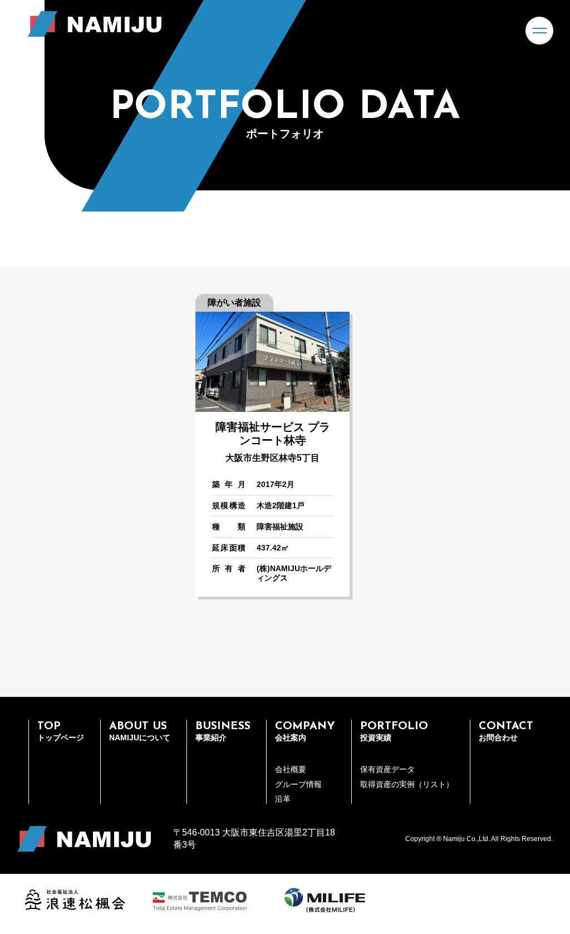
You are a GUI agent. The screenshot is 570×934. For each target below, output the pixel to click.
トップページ (60, 731)
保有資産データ (387, 769)
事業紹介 (222, 731)
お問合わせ (506, 731)
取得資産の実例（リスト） (407, 784)
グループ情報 (298, 784)
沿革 (283, 798)
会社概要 (290, 769)
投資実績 (394, 731)
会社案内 (305, 731)
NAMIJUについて (139, 731)
